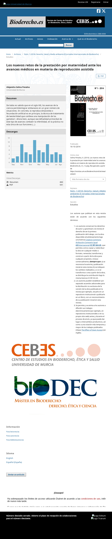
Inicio (8, 54)
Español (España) (14, 462)
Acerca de (66, 39)
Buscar (69, 45)
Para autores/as (12, 435)
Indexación (52, 39)
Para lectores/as (12, 431)
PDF (102, 76)
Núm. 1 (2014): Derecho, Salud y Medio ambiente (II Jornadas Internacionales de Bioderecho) (61, 54)
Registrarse (95, 2)
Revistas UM (83, 2)
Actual (18, 39)
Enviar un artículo (16, 474)
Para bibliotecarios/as (15, 440)
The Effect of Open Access (91, 330)
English (9, 458)
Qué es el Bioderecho (87, 39)
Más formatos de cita (80, 179)
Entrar (105, 2)
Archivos (29, 39)
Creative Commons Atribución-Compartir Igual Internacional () (88, 242)
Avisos (40, 39)
